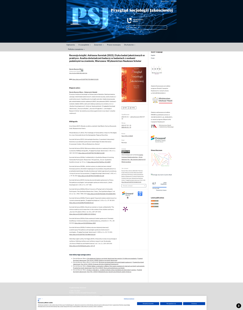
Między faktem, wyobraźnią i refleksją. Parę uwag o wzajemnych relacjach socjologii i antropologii (116, 266)
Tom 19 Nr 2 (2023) (127, 136)
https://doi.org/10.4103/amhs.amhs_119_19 (82, 246)
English (153, 55)
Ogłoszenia (70, 45)
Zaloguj (174, 1)
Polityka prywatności (129, 298)
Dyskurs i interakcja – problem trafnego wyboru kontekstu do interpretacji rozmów (111, 270)
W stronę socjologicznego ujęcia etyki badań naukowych (115, 262)
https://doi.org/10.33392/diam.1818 (85, 223)
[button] (40, 299)
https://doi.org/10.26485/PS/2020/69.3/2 (81, 203)
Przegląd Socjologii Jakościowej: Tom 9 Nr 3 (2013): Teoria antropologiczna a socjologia (98, 268)
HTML (133, 108)
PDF (125, 108)
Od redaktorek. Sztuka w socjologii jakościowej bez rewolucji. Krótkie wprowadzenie (112, 258)
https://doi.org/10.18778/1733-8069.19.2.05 (85, 79)
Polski (153, 58)
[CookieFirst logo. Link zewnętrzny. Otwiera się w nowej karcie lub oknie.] (38, 300)
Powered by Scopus (161, 190)
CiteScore (163, 183)
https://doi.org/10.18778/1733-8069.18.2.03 (82, 234)
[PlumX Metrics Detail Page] (125, 209)
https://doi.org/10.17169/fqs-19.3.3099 (98, 162)
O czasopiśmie (83, 45)
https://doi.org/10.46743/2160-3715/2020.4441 (101, 194)
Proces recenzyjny (114, 45)
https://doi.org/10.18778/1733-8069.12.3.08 (91, 153)
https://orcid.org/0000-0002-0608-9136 (78, 73)
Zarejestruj (165, 1)
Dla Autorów (129, 45)
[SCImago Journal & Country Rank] (161, 175)
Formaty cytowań (127, 185)
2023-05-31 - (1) (126, 127)
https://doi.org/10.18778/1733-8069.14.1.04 (91, 176)
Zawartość (98, 45)
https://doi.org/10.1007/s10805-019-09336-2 (82, 214)
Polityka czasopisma (75, 49)
